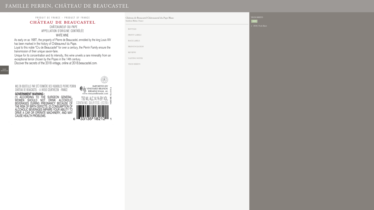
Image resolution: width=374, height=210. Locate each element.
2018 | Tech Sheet (260, 26)
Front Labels (134, 35)
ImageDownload (4, 70)
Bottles (132, 29)
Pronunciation (136, 47)
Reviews (132, 52)
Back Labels (134, 41)
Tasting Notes (135, 58)
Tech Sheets (134, 64)
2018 (254, 21)
